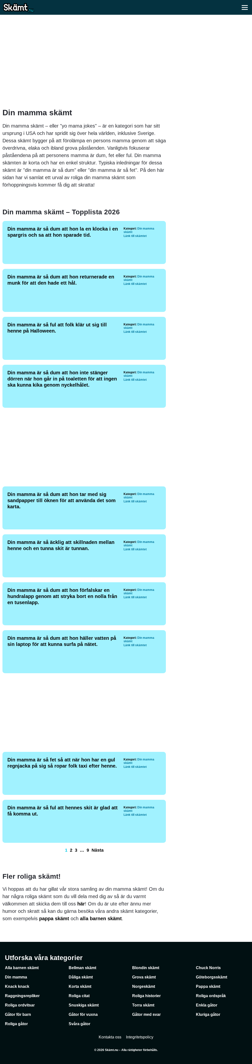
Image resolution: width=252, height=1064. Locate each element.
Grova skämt (144, 977)
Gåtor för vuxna (83, 1014)
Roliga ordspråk (211, 996)
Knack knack (17, 986)
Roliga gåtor (16, 1024)
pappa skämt (54, 918)
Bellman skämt (82, 968)
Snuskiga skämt (84, 1005)
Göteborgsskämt (211, 977)
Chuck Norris (208, 968)
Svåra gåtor (79, 1024)
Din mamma (16, 977)
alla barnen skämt (101, 918)
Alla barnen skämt (22, 968)
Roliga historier (146, 996)
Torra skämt (143, 1005)
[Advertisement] (126, 61)
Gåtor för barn (18, 1014)
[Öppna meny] (245, 7)
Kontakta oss (110, 1037)
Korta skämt (80, 986)
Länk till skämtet (135, 236)
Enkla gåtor (206, 1005)
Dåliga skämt (81, 977)
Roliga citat (79, 996)
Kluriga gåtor (208, 1014)
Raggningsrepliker (22, 996)
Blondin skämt (145, 968)
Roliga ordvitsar (20, 1005)
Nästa (98, 850)
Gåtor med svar (146, 1014)
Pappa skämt (208, 986)
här (81, 903)
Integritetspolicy (139, 1037)
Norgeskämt (143, 986)
